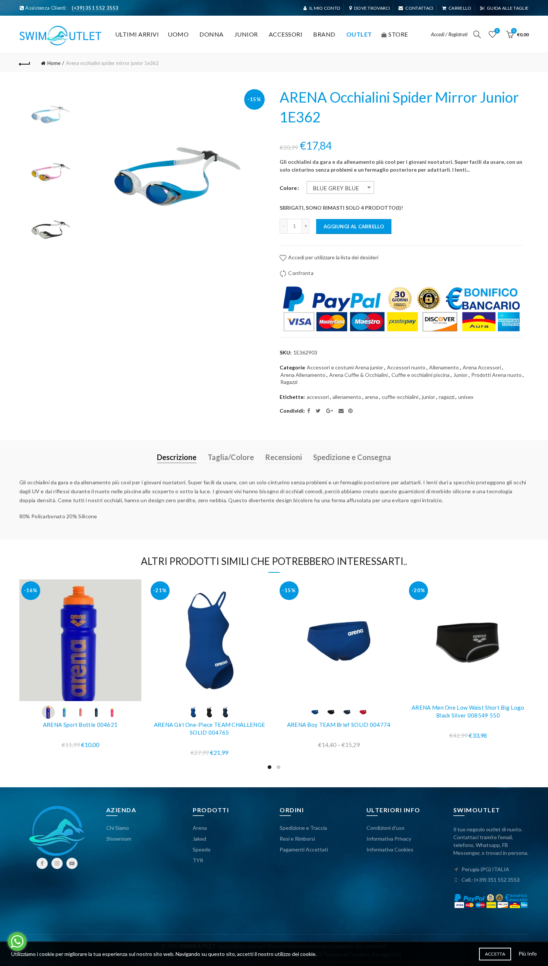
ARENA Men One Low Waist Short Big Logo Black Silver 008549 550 (468, 711)
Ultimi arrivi (137, 34)
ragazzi (446, 397)
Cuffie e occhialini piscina (420, 375)
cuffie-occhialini (400, 397)
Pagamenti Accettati (304, 849)
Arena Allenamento (302, 375)
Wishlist (497, 31)
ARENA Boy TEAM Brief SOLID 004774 (339, 724)
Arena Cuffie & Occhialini (358, 375)
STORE (398, 34)
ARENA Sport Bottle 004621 (80, 724)
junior (428, 397)
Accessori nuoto (406, 367)
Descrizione (176, 457)
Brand (324, 34)
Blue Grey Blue (336, 188)
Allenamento (444, 367)
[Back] (25, 63)
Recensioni (283, 457)
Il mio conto (324, 8)
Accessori (286, 34)
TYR (198, 860)
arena (371, 397)
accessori (318, 397)
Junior (246, 34)
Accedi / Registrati (449, 34)
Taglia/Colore (231, 457)
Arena (200, 828)
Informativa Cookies (389, 849)
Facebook (42, 863)
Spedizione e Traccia (303, 828)
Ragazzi (288, 382)
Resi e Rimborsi (297, 838)
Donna (211, 34)
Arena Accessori (482, 367)
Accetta (495, 954)
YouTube (72, 863)
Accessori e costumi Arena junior (345, 367)
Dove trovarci (372, 8)
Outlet (359, 34)
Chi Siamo (117, 828)
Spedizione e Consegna (352, 457)
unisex (465, 397)
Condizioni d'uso (385, 828)
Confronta (301, 273)
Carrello (459, 8)
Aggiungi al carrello (354, 226)
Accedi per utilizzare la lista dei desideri (332, 257)
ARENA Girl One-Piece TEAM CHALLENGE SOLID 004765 (209, 728)
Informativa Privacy (388, 838)
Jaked (199, 838)
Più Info (528, 953)
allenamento (347, 397)
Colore (288, 188)
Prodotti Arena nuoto (496, 375)
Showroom (118, 838)
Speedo (202, 849)
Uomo (178, 34)
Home (53, 63)
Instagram (57, 863)
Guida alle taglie (508, 8)
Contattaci (419, 8)
